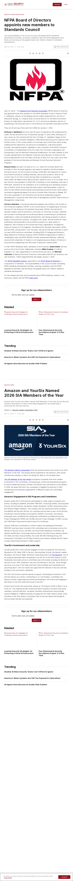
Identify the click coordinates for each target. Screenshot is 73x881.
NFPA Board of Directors (50, 261)
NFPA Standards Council (17, 261)
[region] (36, 877)
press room (33, 278)
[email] (43, 53)
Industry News (9, 385)
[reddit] (40, 53)
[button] (5, 4)
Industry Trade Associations (14, 14)
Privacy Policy (8, 878)
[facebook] (30, 53)
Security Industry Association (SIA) (25, 410)
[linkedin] (33, 53)
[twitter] (36, 53)
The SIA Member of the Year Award (17, 479)
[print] (68, 53)
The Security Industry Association (17, 470)
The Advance (57, 555)
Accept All (64, 877)
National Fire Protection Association (33, 111)
